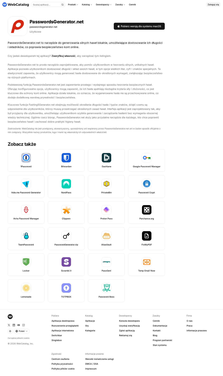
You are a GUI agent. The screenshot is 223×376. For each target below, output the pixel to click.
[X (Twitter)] (9, 325)
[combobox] (21, 331)
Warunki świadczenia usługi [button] (99, 359)
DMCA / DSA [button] (91, 364)
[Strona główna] (15, 4)
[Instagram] (23, 325)
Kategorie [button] (90, 330)
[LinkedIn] (14, 325)
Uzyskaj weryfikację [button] (129, 325)
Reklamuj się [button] (125, 335)
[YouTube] (18, 325)
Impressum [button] (90, 368)
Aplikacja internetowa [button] (63, 330)
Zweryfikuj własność (63, 55)
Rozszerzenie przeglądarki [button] (65, 325)
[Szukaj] (62, 4)
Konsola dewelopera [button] (129, 320)
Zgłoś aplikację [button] (127, 330)
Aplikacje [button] (90, 320)
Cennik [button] (156, 320)
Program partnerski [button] (162, 340)
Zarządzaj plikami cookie (18, 338)
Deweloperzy (102, 4)
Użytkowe (35, 31)
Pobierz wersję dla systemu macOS (141, 26)
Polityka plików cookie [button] (63, 368)
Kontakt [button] (156, 330)
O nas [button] (190, 320)
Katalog (86, 4)
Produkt (72, 4)
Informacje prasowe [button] (197, 330)
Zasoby (119, 4)
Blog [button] (155, 335)
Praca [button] (189, 325)
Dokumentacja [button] (160, 325)
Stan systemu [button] (160, 345)
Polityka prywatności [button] (62, 364)
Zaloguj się (213, 4)
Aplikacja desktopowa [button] (63, 320)
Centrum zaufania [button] (60, 359)
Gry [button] (87, 325)
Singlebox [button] (57, 340)
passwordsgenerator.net (43, 26)
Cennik (132, 4)
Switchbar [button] (57, 335)
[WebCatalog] (10, 316)
